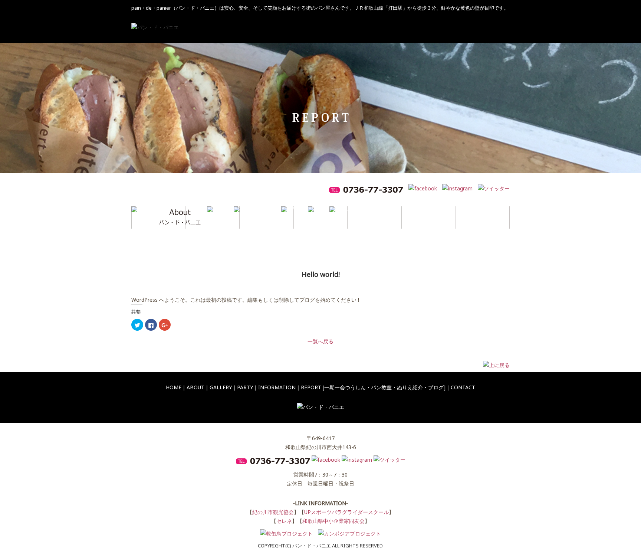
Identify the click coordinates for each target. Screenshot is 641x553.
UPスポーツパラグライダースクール (346, 512)
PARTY (245, 387)
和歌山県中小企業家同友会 (333, 520)
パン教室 (381, 387)
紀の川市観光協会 (273, 512)
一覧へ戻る (320, 341)
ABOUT (195, 387)
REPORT (311, 387)
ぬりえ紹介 (410, 387)
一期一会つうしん (345, 387)
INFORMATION (277, 387)
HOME (173, 387)
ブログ (436, 387)
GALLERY (221, 387)
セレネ (284, 520)
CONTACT (463, 387)
